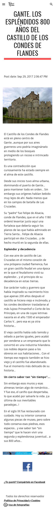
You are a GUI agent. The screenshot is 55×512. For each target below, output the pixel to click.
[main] (27, 35)
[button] (3, 4)
